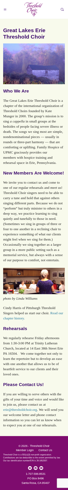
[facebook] (35, 468)
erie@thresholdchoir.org (20, 410)
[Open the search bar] (62, 9)
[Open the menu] (5, 9)
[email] (30, 468)
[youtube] (41, 468)
